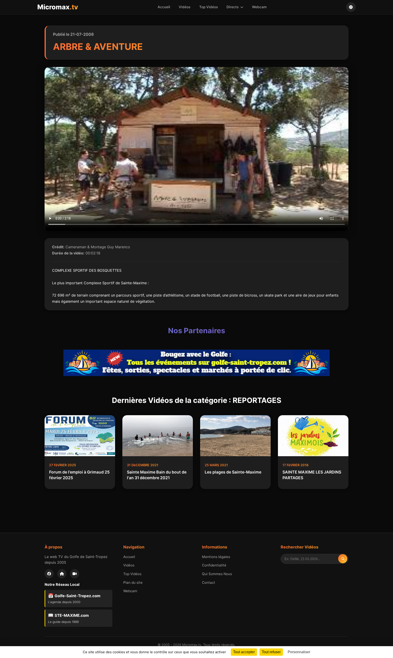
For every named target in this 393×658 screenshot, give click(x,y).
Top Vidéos (208, 7)
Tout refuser (271, 652)
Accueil (164, 7)
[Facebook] (49, 573)
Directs (233, 7)
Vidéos (184, 7)
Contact (208, 582)
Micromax (57, 7)
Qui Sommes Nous (217, 574)
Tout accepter (244, 652)
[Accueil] (61, 573)
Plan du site (133, 582)
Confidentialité (214, 565)
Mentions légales (216, 557)
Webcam (259, 7)
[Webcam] (74, 573)
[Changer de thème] (351, 7)
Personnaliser (299, 652)
